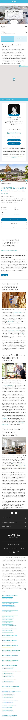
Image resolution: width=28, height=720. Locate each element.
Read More (4, 275)
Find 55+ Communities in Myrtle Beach (8, 695)
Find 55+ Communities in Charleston (8, 692)
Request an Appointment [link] (14, 140)
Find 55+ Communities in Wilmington (8, 676)
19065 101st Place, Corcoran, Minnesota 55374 (14, 190)
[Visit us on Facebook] (12, 513)
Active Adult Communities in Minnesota (10, 660)
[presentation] (0, 14)
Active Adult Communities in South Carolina (11, 691)
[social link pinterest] (26, 183)
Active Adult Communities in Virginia (9, 715)
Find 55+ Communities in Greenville (7, 697)
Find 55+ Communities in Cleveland (7, 682)
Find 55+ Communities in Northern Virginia (8, 716)
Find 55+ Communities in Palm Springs (8, 605)
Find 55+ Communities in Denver (7, 611)
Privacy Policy (7, 548)
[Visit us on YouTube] (16, 513)
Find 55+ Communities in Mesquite (7, 668)
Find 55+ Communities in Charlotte (7, 673)
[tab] (14, 250)
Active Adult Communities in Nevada (9, 665)
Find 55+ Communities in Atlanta (7, 630)
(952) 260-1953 (4, 193)
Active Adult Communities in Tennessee (10, 700)
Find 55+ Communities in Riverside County (8, 606)
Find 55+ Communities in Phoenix (7, 597)
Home (2, 5)
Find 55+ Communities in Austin (7, 708)
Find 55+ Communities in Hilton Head (8, 694)
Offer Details (14, 21)
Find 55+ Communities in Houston (7, 710)
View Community (14, 219)
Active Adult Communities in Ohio (9, 679)
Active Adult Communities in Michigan (10, 655)
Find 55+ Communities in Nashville (7, 702)
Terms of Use (15, 548)
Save (14, 227)
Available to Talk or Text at (14, 129)
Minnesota (7, 5)
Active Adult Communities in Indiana (9, 640)
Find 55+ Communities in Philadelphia (8, 687)
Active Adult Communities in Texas (9, 705)
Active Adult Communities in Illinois (9, 635)
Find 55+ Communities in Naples (7, 619)
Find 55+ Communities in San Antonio (8, 711)
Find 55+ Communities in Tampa (7, 622)
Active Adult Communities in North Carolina (11, 671)
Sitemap (22, 548)
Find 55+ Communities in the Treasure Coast (9, 625)
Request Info (14, 223)
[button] (14, 80)
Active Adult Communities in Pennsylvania (10, 686)
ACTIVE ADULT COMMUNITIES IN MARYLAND (10, 645)
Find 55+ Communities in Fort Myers (7, 616)
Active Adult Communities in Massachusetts (11, 650)
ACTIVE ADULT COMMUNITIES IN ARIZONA (9, 595)
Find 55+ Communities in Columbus (7, 681)
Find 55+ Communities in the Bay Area (8, 603)
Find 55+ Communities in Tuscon (7, 598)
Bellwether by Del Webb (13, 188)
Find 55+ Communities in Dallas (7, 707)
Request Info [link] (14, 143)
